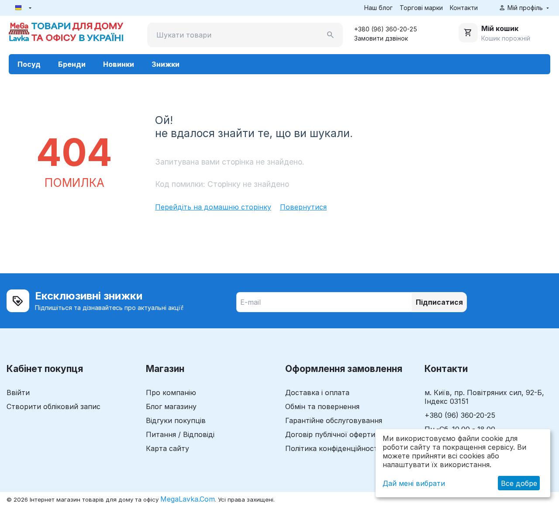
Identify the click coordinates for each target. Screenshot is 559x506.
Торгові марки (421, 7)
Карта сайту (167, 448)
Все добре (519, 483)
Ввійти (18, 392)
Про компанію (171, 392)
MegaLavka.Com (187, 499)
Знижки (165, 64)
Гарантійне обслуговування (333, 420)
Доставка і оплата (317, 392)
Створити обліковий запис (53, 406)
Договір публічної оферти (330, 434)
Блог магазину (171, 406)
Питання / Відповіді (180, 434)
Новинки (118, 64)
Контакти (464, 7)
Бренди (72, 64)
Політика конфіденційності (332, 448)
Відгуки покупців (176, 420)
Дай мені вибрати (414, 483)
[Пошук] (330, 35)
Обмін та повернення (322, 406)
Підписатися (439, 302)
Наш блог (378, 7)
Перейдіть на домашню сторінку (213, 207)
